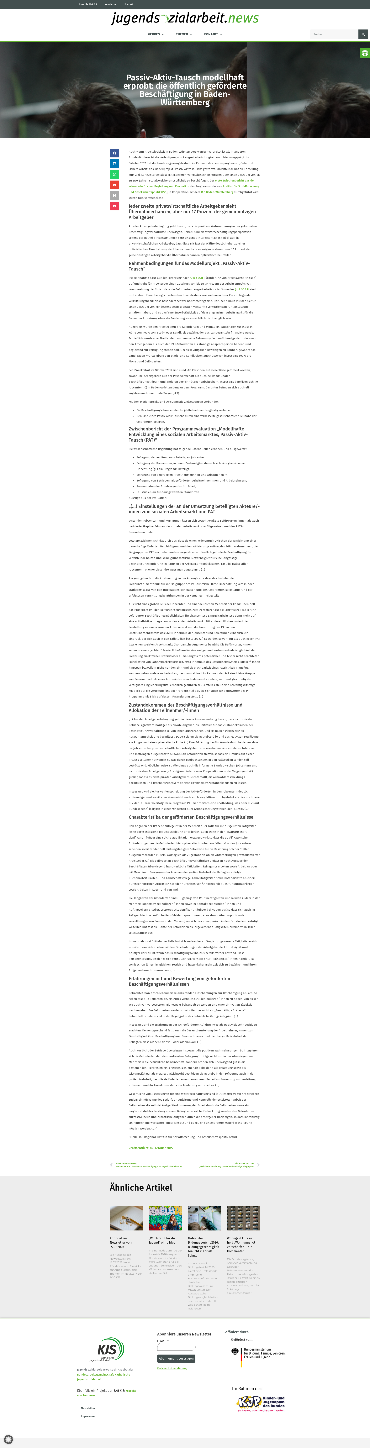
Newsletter (111, 4)
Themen (182, 34)
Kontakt (128, 4)
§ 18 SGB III (242, 289)
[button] (365, 53)
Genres (154, 34)
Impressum (88, 1416)
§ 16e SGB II (197, 278)
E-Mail (163, 1341)
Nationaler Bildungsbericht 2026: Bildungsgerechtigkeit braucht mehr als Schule (203, 1246)
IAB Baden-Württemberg (217, 192)
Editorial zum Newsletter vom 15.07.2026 (121, 1242)
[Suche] (363, 34)
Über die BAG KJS (88, 4)
